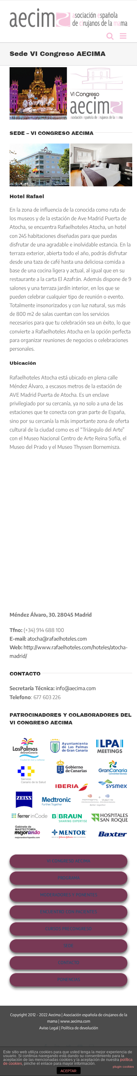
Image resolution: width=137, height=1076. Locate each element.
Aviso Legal (48, 1027)
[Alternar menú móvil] (123, 36)
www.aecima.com (75, 1021)
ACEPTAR (68, 1071)
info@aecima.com (76, 688)
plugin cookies (123, 1066)
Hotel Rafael (27, 196)
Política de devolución (79, 1027)
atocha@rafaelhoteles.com (57, 638)
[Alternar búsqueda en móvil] (109, 36)
